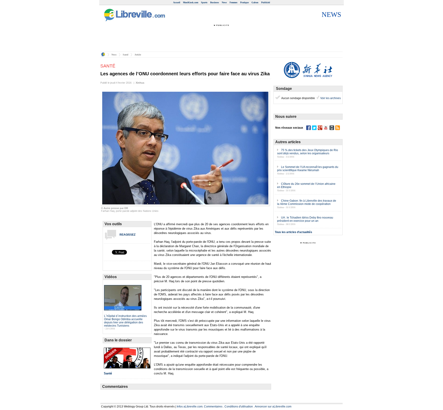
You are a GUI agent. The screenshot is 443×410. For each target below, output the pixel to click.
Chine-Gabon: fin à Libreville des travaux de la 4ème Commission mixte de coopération (306, 202)
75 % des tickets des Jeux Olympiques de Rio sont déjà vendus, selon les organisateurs (307, 152)
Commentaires (213, 406)
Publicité (265, 2)
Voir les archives (330, 98)
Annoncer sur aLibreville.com (273, 406)
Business (214, 2)
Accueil (176, 2)
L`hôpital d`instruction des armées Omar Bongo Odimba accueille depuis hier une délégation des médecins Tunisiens (125, 320)
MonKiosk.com (190, 2)
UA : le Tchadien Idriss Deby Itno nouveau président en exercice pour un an (305, 219)
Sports (204, 2)
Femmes (233, 2)
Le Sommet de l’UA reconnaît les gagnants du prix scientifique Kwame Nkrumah (307, 168)
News (224, 2)
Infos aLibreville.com (190, 406)
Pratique (244, 2)
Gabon (254, 2)
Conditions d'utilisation (238, 406)
